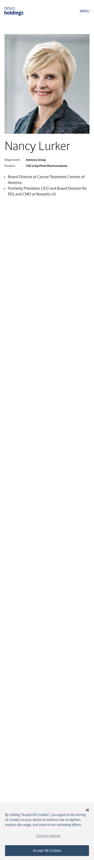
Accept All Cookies (47, 850)
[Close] (87, 810)
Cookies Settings (48, 835)
